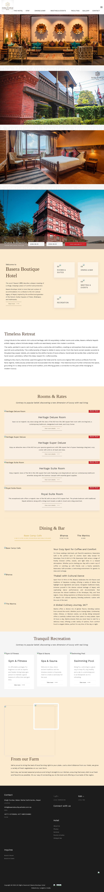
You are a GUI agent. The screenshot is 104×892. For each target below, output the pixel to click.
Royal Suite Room (52, 494)
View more (17, 685)
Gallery (85, 11)
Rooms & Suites (59, 835)
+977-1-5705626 (10, 814)
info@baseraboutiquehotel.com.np (17, 807)
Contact (96, 11)
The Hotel (18, 11)
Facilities (75, 11)
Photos (56, 829)
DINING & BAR (87, 270)
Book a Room (9, 855)
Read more (11, 303)
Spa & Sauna (49, 660)
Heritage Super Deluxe (52, 442)
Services (56, 832)
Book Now (94, 411)
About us (57, 826)
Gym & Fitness (17, 660)
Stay (28, 11)
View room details (50, 428)
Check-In (31, 241)
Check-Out (49, 241)
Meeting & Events (58, 11)
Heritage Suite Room (52, 468)
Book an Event (9, 858)
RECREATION (63, 302)
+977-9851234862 (24, 814)
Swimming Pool (84, 660)
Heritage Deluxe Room (52, 417)
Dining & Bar (40, 11)
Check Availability (76, 244)
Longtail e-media (44, 888)
